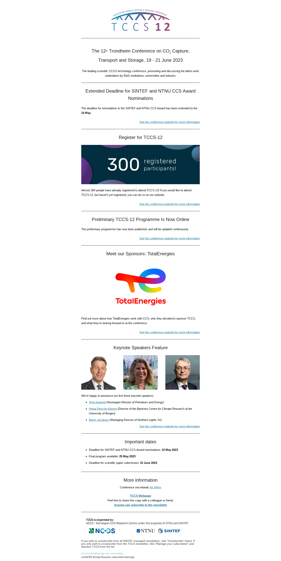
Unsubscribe (88, 553)
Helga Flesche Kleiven (103, 408)
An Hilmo (155, 487)
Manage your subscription (109, 553)
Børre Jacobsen (99, 419)
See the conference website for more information (169, 122)
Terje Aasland (97, 402)
